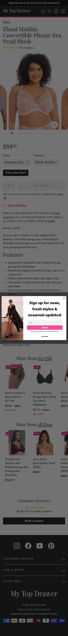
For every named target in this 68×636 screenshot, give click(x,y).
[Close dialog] (64, 298)
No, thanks (44, 336)
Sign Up (45, 327)
